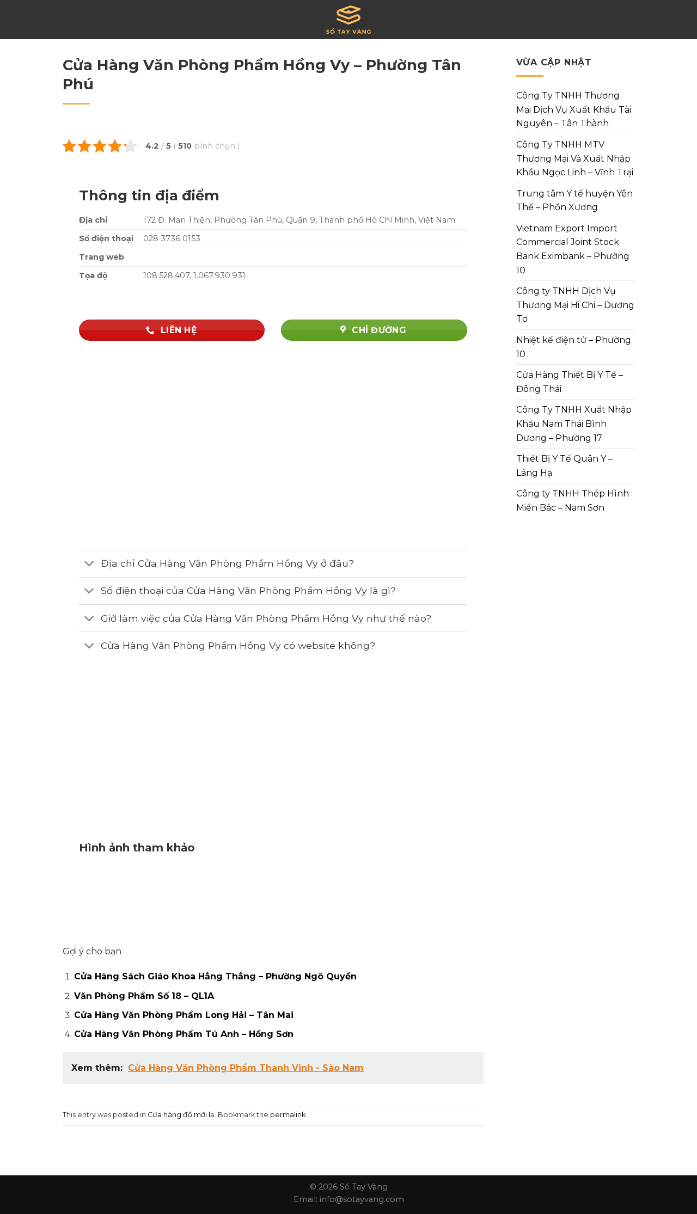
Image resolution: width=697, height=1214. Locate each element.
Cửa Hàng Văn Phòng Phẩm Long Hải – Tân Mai (184, 1015)
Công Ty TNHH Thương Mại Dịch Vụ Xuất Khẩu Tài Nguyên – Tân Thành (573, 109)
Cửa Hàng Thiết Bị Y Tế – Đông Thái (569, 382)
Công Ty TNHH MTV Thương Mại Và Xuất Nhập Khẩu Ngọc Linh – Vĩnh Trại (574, 158)
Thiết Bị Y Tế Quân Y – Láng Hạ (564, 465)
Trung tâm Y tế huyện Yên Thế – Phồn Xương (574, 200)
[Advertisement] (273, 757)
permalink (287, 1115)
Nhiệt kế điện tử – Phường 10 (573, 347)
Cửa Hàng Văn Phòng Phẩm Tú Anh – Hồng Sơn (184, 1034)
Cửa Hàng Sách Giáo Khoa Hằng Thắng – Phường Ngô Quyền (215, 976)
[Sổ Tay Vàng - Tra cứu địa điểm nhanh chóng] (348, 19)
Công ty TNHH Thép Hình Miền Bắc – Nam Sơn (572, 500)
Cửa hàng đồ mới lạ (181, 1115)
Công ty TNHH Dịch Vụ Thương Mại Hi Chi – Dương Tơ (575, 305)
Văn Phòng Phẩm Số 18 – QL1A (144, 996)
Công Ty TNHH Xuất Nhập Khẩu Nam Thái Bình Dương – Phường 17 (574, 423)
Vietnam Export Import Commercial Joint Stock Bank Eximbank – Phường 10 (572, 249)
